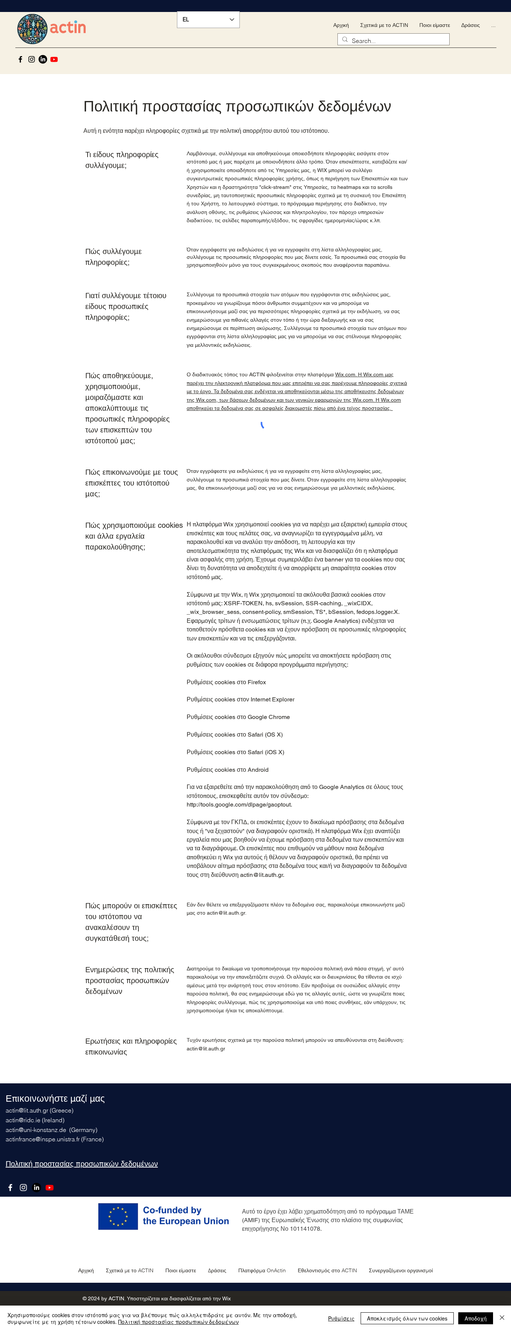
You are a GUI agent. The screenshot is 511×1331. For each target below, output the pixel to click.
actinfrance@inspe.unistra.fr (43, 1139)
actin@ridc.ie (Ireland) (35, 1120)
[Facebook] (20, 59)
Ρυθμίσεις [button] (341, 1318)
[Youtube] (54, 59)
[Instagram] (31, 59)
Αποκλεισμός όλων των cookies (407, 1318)
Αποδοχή (476, 1318)
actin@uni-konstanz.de (36, 1129)
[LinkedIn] (43, 59)
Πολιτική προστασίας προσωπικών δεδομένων (178, 1321)
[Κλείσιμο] (502, 1318)
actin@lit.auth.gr (226, 913)
